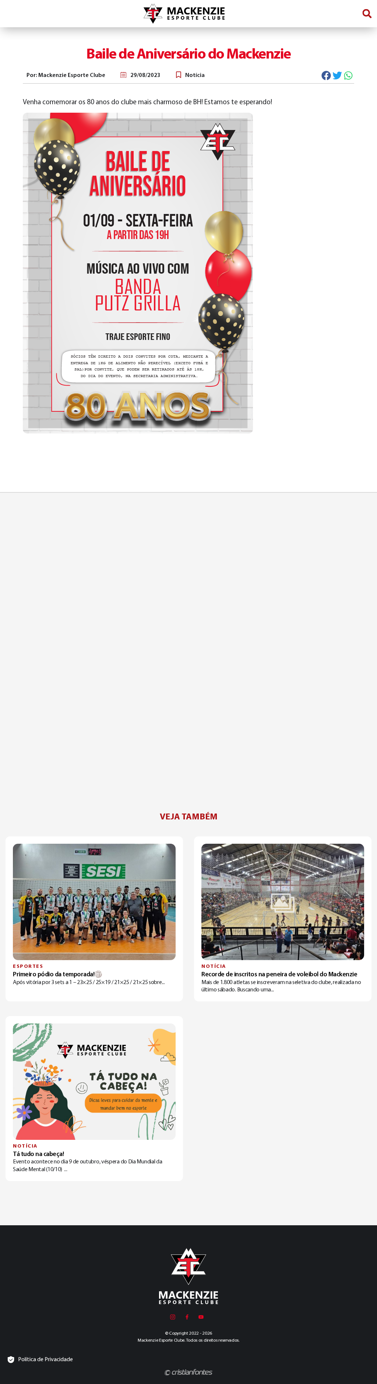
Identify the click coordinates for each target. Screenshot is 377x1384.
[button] (366, 13)
